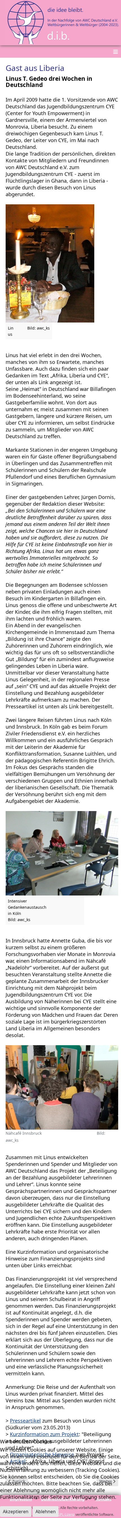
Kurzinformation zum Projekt (44, 1434)
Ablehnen (45, 1511)
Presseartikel (25, 1420)
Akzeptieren (15, 1511)
